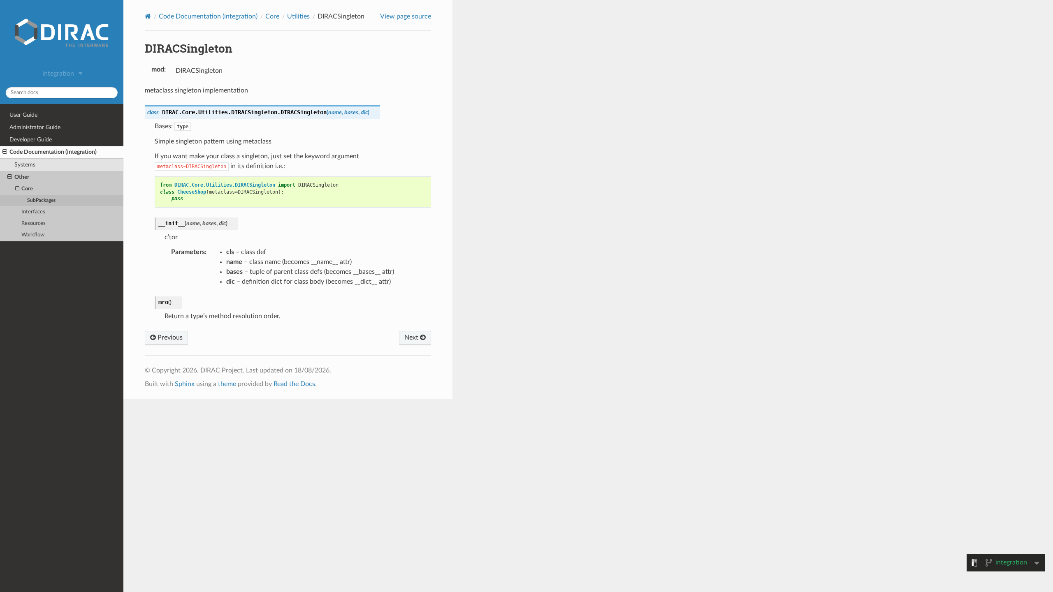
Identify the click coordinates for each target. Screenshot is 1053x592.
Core (27, 189)
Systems (24, 165)
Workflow (32, 235)
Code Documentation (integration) (53, 152)
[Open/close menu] (4, 152)
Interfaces (33, 212)
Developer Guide (30, 139)
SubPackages (41, 200)
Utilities (298, 16)
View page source (405, 16)
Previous (169, 337)
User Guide (23, 115)
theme (227, 384)
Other (21, 177)
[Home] (148, 16)
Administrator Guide (34, 127)
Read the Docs (294, 384)
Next (412, 337)
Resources (33, 223)
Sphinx (185, 384)
